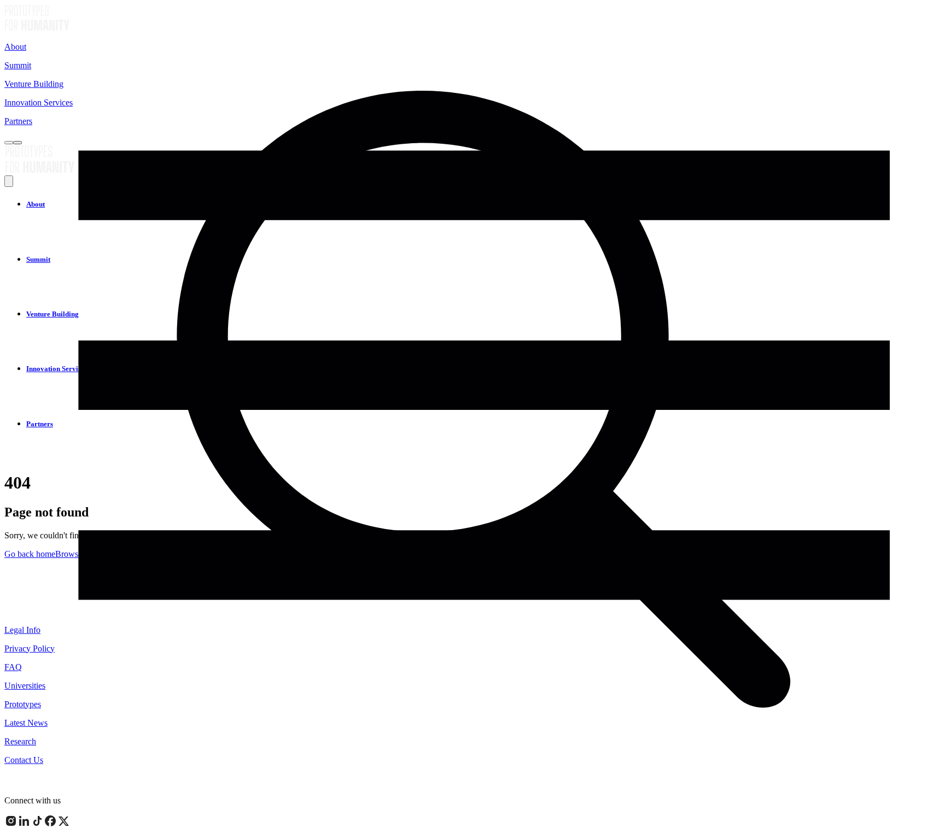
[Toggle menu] (17, 142)
